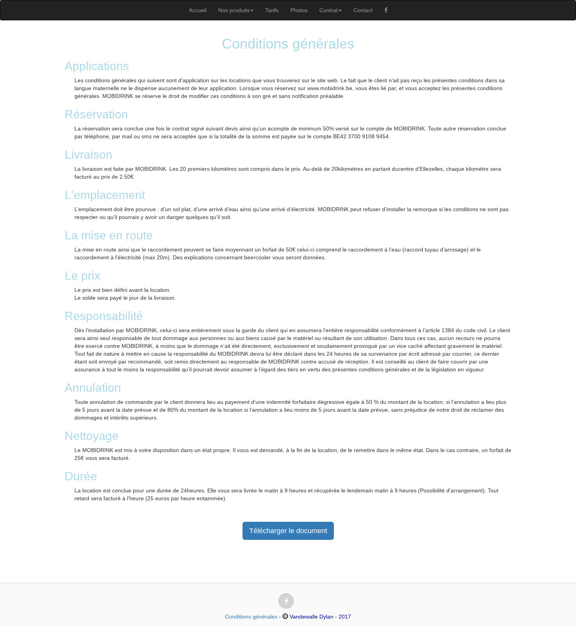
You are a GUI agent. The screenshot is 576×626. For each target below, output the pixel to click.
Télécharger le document (288, 531)
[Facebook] (286, 601)
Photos (299, 10)
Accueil (197, 10)
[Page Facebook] (386, 10)
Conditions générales (251, 616)
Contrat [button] (328, 10)
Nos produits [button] (234, 10)
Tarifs (272, 10)
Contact (363, 10)
